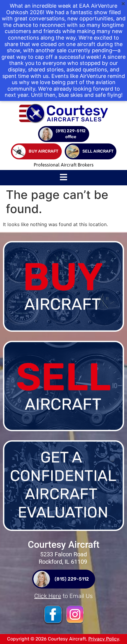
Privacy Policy (103, 639)
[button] (63, 177)
